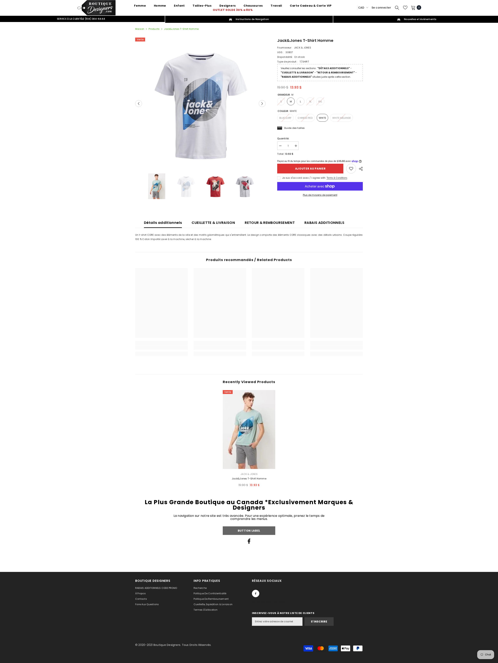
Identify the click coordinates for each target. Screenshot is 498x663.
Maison (139, 29)
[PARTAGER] (359, 168)
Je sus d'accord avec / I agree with (303, 177)
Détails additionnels (163, 222)
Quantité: (283, 138)
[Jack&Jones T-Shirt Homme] (249, 429)
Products (154, 29)
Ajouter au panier (310, 169)
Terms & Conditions (337, 178)
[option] (200, 104)
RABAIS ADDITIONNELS (324, 222)
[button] (138, 103)
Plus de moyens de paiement (320, 195)
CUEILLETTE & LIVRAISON (213, 222)
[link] (351, 168)
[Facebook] (249, 541)
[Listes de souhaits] (405, 7)
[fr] (353, 7)
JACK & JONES (302, 47)
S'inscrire (319, 621)
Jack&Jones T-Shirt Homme (249, 478)
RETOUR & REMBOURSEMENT (270, 222)
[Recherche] (397, 7)
